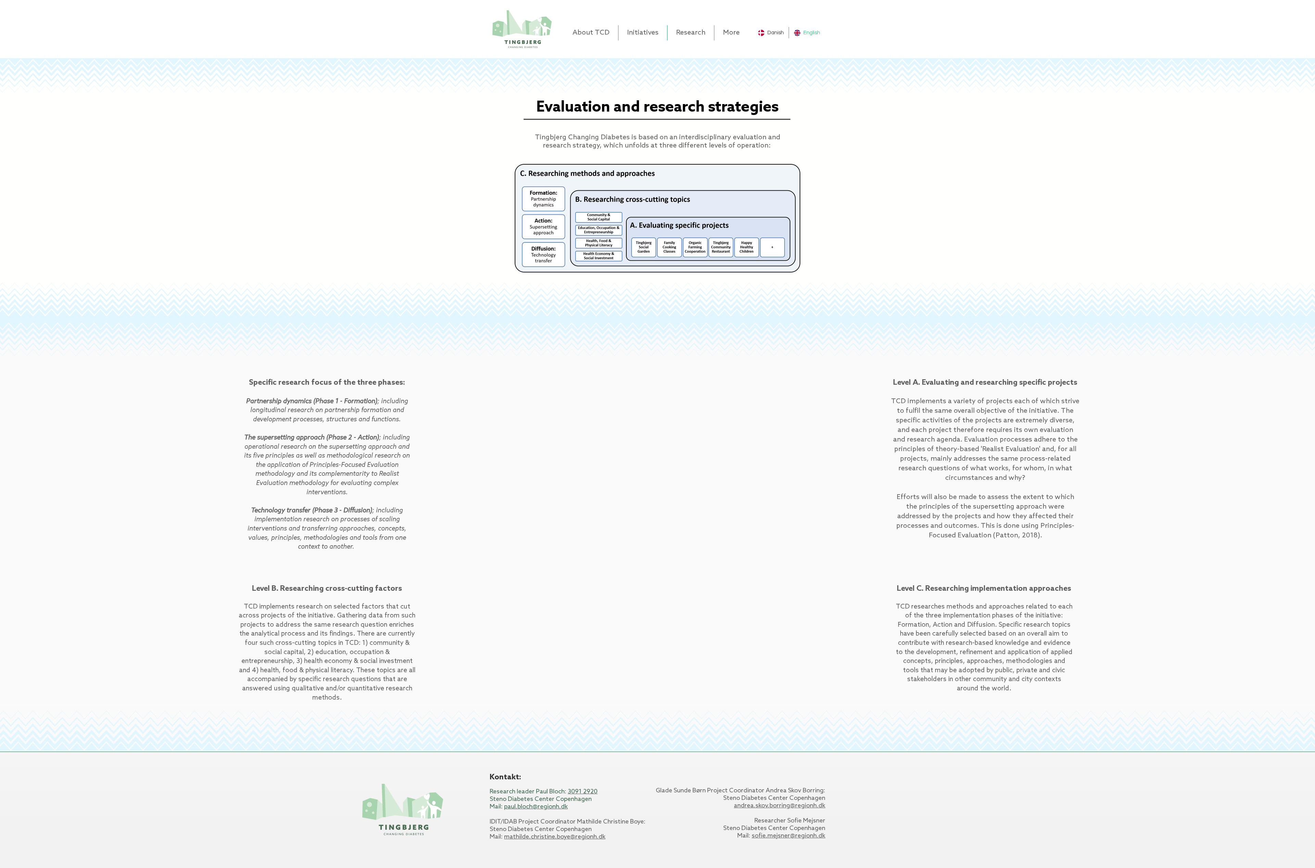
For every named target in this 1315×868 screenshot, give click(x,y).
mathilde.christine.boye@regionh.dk (554, 837)
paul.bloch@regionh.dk (536, 806)
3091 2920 (583, 791)
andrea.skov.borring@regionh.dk (779, 805)
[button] (591, 32)
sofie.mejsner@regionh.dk (788, 836)
